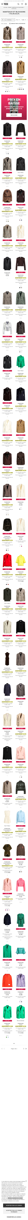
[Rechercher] (18, 4)
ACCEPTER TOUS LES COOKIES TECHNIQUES (14, 1211)
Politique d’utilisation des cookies (15, 1198)
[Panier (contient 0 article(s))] (25, 4)
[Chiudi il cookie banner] (26, 1181)
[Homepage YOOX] (6, 4)
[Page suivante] (23, 1048)
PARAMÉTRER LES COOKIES (14, 1217)
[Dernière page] (25, 1048)
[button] (14, 1043)
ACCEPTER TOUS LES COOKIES (14, 1205)
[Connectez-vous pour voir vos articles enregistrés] (22, 4)
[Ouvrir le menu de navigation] (2, 4)
